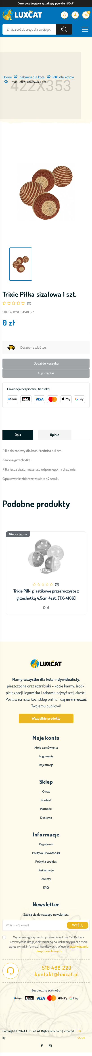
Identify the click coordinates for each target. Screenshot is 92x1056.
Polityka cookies (46, 862)
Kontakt (46, 800)
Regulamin (46, 844)
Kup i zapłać (46, 373)
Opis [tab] (18, 434)
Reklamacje (46, 870)
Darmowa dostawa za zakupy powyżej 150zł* (46, 3)
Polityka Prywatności (46, 853)
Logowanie (46, 756)
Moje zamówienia (46, 748)
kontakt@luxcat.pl (57, 974)
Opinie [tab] (54, 434)
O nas (46, 791)
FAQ (46, 887)
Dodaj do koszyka (46, 363)
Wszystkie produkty (46, 718)
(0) (29, 303)
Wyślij (78, 925)
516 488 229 (57, 967)
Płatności (46, 809)
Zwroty (46, 879)
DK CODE (81, 1034)
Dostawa (46, 818)
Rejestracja (46, 765)
